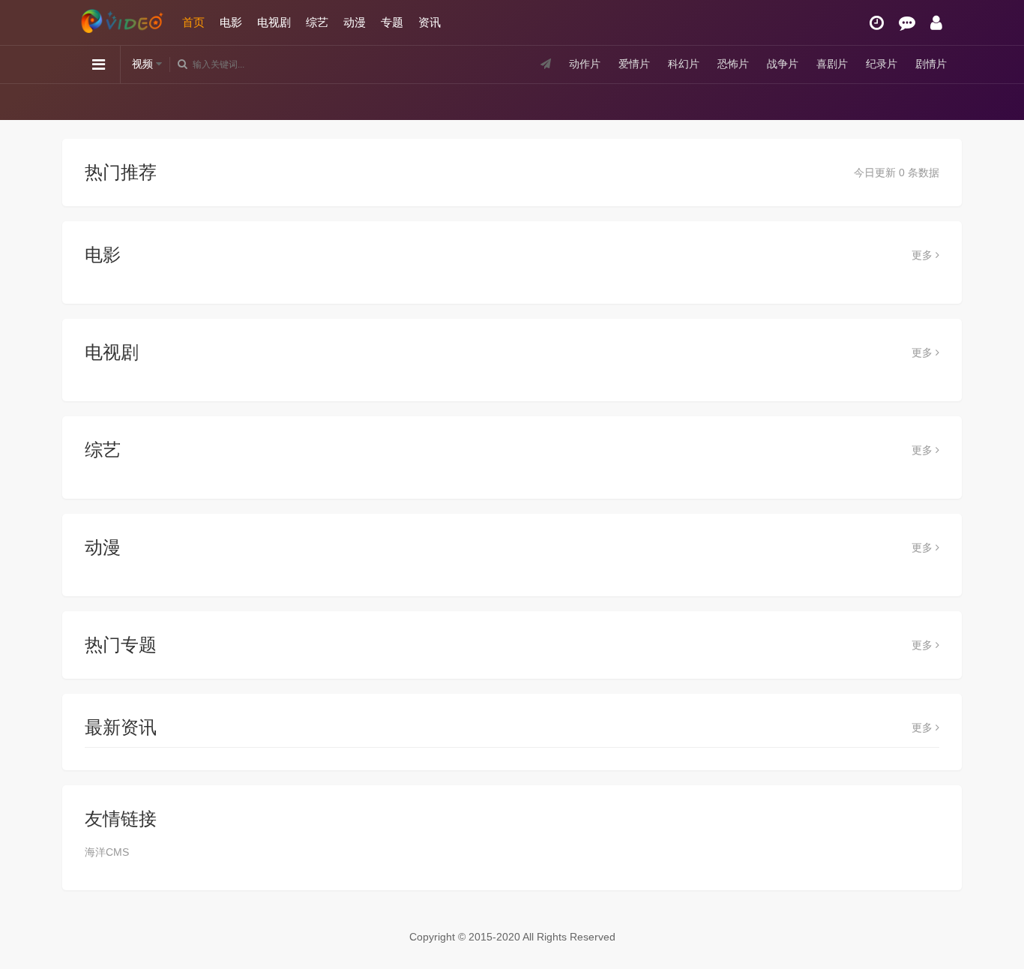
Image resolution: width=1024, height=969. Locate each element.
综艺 (317, 22)
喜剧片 (832, 64)
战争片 (782, 64)
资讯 (429, 22)
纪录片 (881, 64)
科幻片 (683, 64)
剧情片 (931, 64)
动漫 (354, 22)
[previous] (79, 101)
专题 (392, 22)
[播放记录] (877, 23)
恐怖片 (733, 64)
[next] (945, 101)
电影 (231, 22)
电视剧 (274, 22)
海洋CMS (107, 852)
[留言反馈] (907, 23)
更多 (924, 255)
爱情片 (634, 64)
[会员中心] (936, 23)
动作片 (584, 64)
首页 (193, 22)
